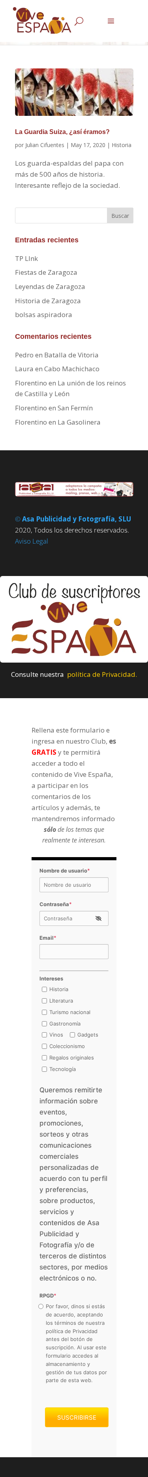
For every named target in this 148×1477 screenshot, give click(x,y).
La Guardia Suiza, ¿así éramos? (62, 131)
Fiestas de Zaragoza (46, 272)
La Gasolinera (79, 422)
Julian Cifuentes (44, 145)
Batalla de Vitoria (71, 354)
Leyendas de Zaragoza (50, 286)
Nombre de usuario (64, 870)
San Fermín (75, 407)
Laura (24, 368)
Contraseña (55, 904)
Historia (121, 145)
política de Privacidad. (102, 674)
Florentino (31, 382)
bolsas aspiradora (43, 314)
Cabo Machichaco (71, 368)
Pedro (24, 354)
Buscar (120, 215)
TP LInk (26, 258)
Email (47, 938)
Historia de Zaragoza (48, 300)
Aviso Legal (31, 541)
